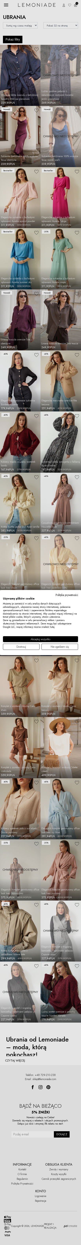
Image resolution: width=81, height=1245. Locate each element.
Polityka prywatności (67, 595)
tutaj (52, 627)
